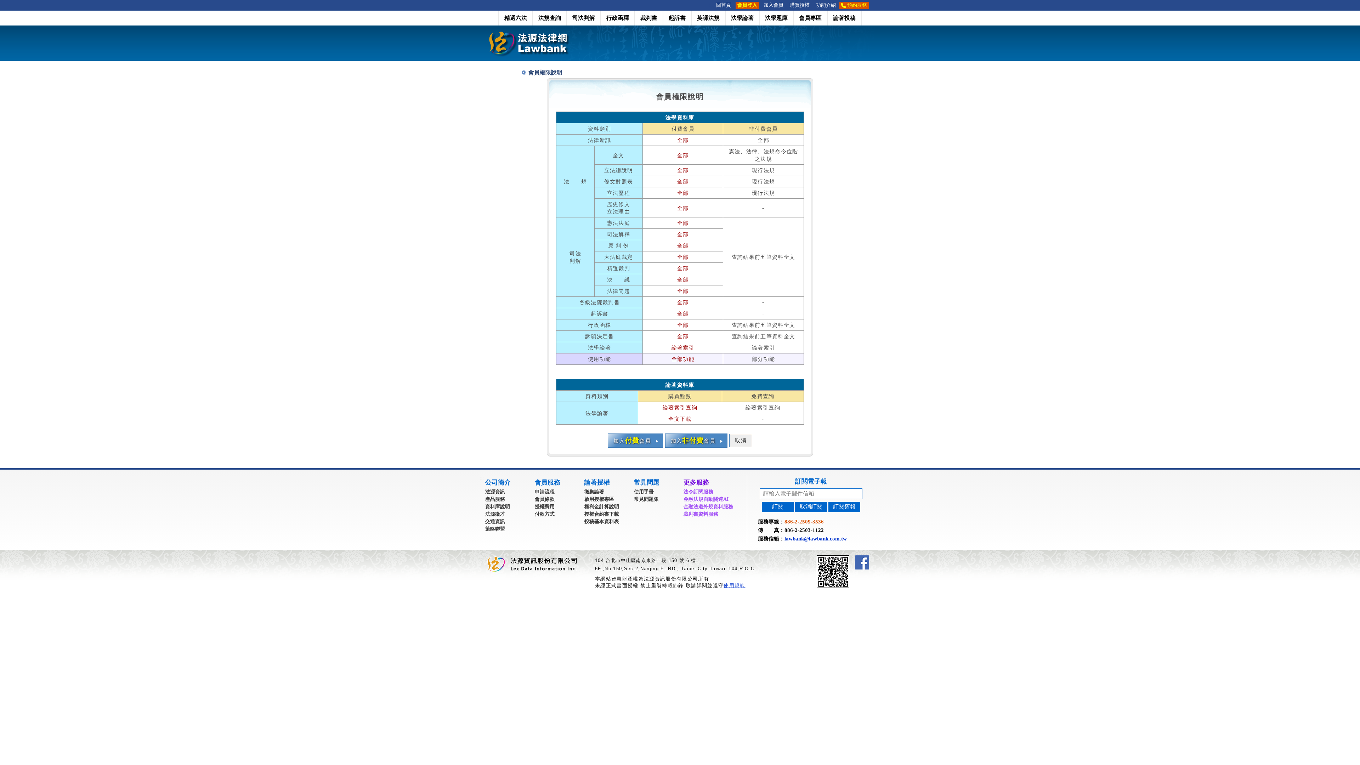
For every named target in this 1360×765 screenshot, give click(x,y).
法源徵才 (495, 514)
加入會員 (773, 5)
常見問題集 (646, 499)
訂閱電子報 (811, 481)
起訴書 (677, 18)
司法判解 (583, 18)
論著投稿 (844, 18)
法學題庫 (776, 18)
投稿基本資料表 (601, 521)
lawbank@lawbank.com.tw (815, 539)
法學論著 (742, 18)
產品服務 (495, 499)
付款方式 (545, 514)
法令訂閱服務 (698, 491)
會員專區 (810, 18)
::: (711, 5)
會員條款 (545, 499)
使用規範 (734, 585)
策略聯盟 (495, 529)
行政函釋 (617, 18)
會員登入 (747, 5)
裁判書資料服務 (701, 514)
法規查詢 (549, 18)
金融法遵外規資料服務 (708, 506)
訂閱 (777, 507)
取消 (741, 440)
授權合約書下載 (601, 514)
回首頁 (723, 5)
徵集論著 (594, 491)
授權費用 (545, 506)
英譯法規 (708, 18)
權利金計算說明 (601, 506)
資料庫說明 (497, 506)
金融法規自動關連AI (706, 499)
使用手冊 (644, 491)
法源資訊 (495, 491)
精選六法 (515, 18)
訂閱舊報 (844, 507)
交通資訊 (495, 521)
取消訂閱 (811, 507)
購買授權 (800, 5)
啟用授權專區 (599, 499)
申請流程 (545, 491)
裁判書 (648, 18)
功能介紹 (826, 5)
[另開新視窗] (846, 558)
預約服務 (857, 5)
